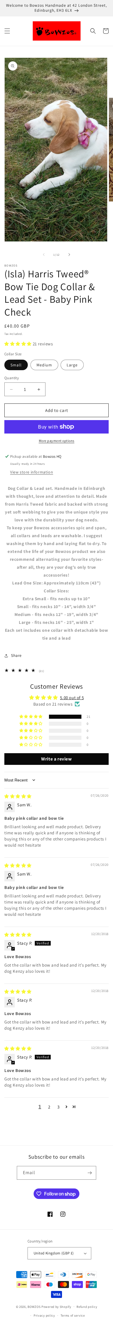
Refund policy (86, 1307)
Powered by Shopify (56, 1306)
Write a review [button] (56, 759)
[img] (18, 796)
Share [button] (16, 655)
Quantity (11, 377)
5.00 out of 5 (72, 697)
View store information (31, 472)
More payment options (56, 440)
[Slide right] (69, 254)
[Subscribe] (89, 1173)
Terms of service (73, 1315)
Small (16, 365)
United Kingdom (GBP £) (54, 1253)
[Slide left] (43, 254)
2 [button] (49, 1107)
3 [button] (58, 1107)
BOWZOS (34, 1306)
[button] (7, 31)
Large (72, 365)
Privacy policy (44, 1315)
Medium (44, 365)
